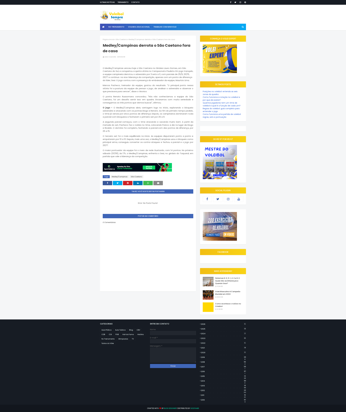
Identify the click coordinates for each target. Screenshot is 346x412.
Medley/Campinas (119, 176)
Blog (131, 330)
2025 (223, 329)
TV (133, 339)
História (140, 334)
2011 (223, 395)
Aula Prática (107, 330)
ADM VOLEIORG (110, 57)
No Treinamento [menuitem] (116, 27)
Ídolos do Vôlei (108, 343)
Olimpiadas (123, 339)
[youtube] (238, 199)
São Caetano (121, 39)
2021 (223, 348)
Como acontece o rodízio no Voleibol (228, 305)
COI (110, 334)
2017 (223, 366)
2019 (223, 357)
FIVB (117, 334)
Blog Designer (170, 408)
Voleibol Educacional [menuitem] (139, 27)
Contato (135, 2)
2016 (223, 371)
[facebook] (230, 2)
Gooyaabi (195, 408)
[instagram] (240, 2)
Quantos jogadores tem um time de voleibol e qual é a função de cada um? (221, 104)
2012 (223, 390)
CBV (138, 330)
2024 (223, 333)
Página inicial (108, 39)
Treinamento (123, 2)
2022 (223, 343)
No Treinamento (108, 339)
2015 (223, 376)
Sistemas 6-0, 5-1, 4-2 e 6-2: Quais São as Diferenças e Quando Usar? (227, 281)
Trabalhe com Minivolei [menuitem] (165, 27)
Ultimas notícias (107, 2)
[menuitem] (103, 27)
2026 (223, 324)
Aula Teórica (120, 330)
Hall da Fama (128, 334)
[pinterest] (244, 2)
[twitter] (235, 2)
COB (103, 334)
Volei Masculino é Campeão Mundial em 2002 (227, 293)
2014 (223, 381)
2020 (223, 352)
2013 (223, 385)
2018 (223, 362)
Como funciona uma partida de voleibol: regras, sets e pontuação (222, 115)
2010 (223, 400)
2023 (223, 338)
